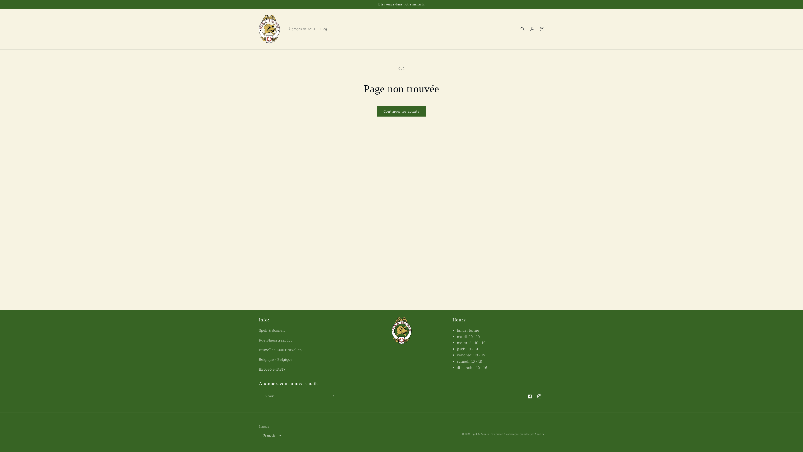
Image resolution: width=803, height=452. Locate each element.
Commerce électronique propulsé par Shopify (517, 434)
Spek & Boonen (481, 434)
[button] (523, 29)
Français (269, 435)
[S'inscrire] (333, 396)
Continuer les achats (402, 111)
